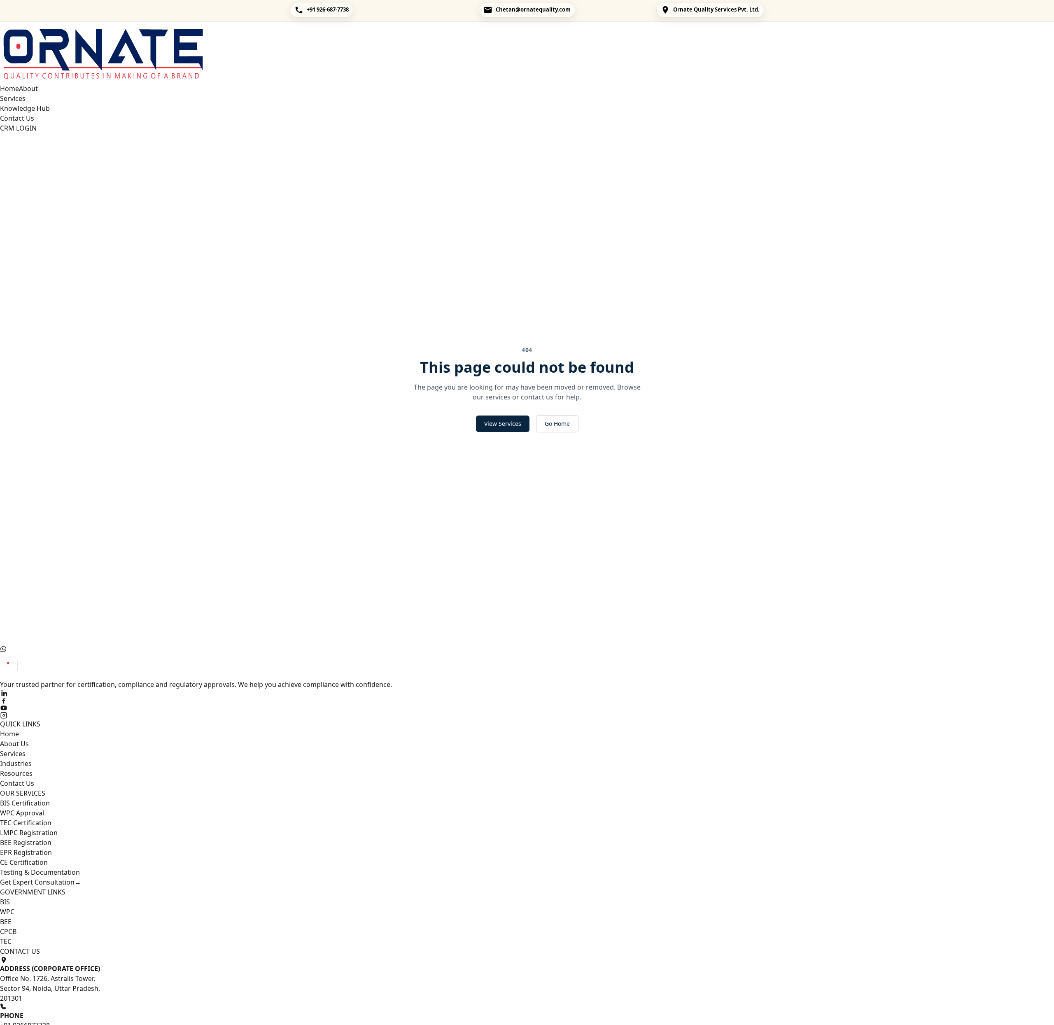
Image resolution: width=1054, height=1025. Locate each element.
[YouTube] (527, 708)
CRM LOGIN (18, 128)
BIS (5, 901)
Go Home (557, 423)
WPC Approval (22, 812)
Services (13, 98)
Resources (16, 773)
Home (9, 88)
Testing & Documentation (40, 872)
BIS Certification (25, 803)
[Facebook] (527, 700)
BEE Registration (25, 842)
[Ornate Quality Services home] (527, 665)
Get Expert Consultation (40, 882)
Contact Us (17, 118)
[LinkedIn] (527, 693)
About (28, 88)
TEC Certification (25, 822)
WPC (7, 911)
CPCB (8, 931)
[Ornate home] (527, 53)
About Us (14, 743)
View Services (502, 423)
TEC (6, 941)
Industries (16, 763)
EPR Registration (26, 852)
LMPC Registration (29, 832)
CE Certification (24, 862)
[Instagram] (527, 715)
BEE (6, 921)
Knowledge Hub (25, 108)
